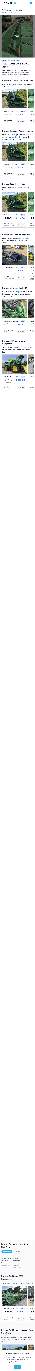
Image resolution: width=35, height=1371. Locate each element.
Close (17, 1367)
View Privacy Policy (21, 1362)
